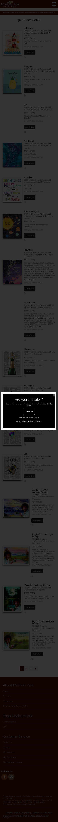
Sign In (37, 417)
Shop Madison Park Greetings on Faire (29, 421)
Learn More (29, 411)
